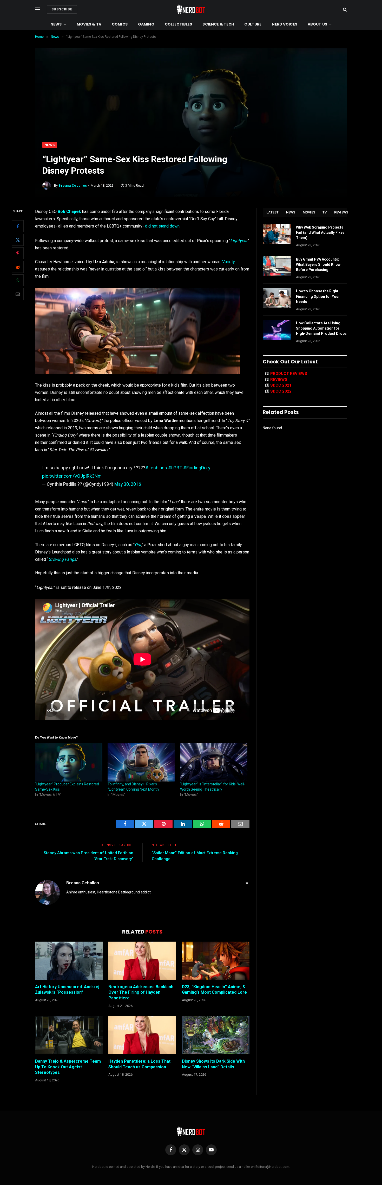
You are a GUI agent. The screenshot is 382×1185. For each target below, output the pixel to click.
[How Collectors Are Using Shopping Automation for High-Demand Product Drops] (277, 330)
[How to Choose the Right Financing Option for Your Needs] (277, 298)
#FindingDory (196, 467)
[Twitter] (18, 240)
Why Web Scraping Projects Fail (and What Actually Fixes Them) (320, 232)
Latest (272, 212)
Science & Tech (218, 24)
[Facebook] (18, 226)
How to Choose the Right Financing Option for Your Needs (318, 296)
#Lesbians (156, 467)
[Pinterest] (18, 253)
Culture (252, 24)
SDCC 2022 (281, 391)
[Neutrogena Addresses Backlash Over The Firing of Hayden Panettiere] (142, 961)
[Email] (18, 294)
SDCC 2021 (281, 385)
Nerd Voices (284, 24)
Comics (120, 24)
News (56, 24)
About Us (317, 24)
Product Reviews (288, 373)
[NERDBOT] (191, 9)
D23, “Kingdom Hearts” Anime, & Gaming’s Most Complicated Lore (214, 989)
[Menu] (37, 9)
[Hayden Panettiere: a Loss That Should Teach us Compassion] (142, 1035)
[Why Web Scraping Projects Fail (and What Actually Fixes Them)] (277, 234)
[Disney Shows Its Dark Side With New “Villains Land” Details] (215, 1035)
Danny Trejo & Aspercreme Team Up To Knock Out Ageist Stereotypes (68, 1067)
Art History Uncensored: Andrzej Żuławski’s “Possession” (67, 989)
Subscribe (61, 9)
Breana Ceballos (72, 185)
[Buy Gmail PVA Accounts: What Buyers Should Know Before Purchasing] (277, 266)
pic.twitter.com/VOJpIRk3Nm (72, 476)
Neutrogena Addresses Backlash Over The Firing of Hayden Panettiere (140, 992)
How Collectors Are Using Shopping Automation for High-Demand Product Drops (321, 328)
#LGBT (175, 467)
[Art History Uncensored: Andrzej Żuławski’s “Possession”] (69, 961)
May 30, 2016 (127, 484)
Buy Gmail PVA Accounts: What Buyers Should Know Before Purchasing (318, 264)
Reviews (341, 212)
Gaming (146, 24)
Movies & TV (89, 24)
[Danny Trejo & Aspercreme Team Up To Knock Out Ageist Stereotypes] (69, 1035)
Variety (228, 261)
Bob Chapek (69, 211)
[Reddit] (18, 267)
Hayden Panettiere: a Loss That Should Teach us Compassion (139, 1064)
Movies (309, 212)
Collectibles (178, 24)
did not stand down (162, 226)
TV (324, 212)
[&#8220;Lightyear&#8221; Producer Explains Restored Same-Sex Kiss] (68, 762)
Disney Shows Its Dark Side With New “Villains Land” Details (213, 1064)
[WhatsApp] (18, 280)
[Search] (344, 9)
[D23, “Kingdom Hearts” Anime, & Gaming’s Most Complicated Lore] (215, 961)
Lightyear (238, 240)
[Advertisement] (191, 102)
